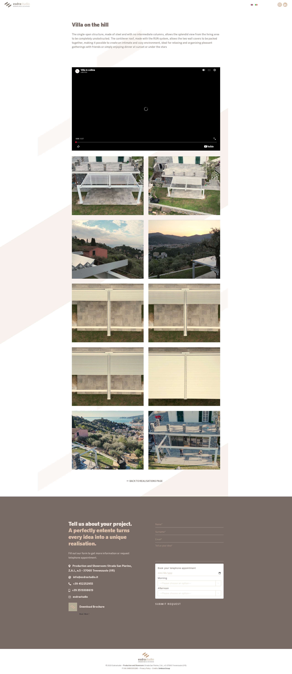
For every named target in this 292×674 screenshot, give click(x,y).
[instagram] (280, 5)
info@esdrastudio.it (85, 577)
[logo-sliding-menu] (17, 3)
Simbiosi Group (164, 668)
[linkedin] (285, 5)
